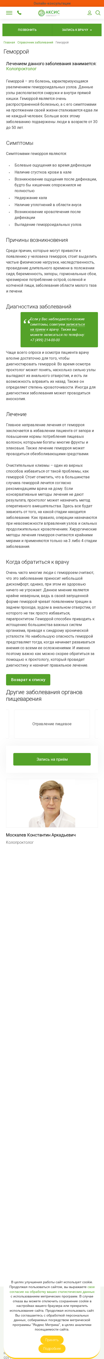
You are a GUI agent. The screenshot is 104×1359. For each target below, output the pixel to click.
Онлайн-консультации (52, 3)
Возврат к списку (28, 679)
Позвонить (27, 30)
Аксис (50, 13)
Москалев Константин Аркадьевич (41, 834)
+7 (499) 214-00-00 (19, 12)
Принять (52, 1340)
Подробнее (52, 1349)
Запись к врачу (75, 30)
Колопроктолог (21, 68)
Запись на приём (52, 759)
